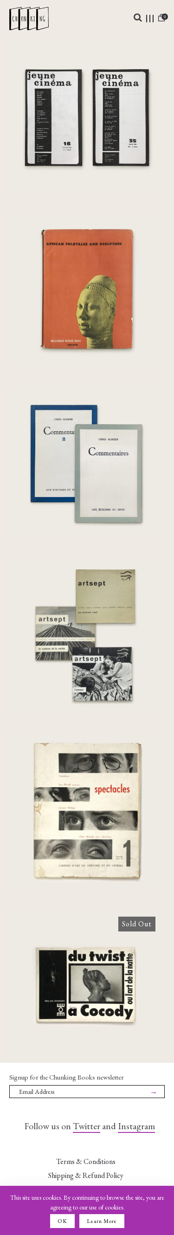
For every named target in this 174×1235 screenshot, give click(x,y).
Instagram (136, 1126)
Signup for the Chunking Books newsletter (66, 1077)
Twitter (86, 1126)
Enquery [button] (87, 155)
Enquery (87, 1011)
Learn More (102, 1221)
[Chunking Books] (29, 18)
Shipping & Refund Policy (85, 1175)
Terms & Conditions (86, 1161)
